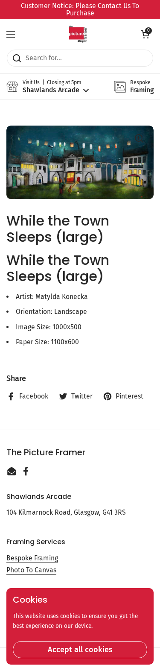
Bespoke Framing (32, 558)
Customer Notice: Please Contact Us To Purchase (80, 9)
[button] (145, 34)
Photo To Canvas (31, 570)
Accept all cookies (80, 649)
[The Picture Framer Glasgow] (78, 34)
